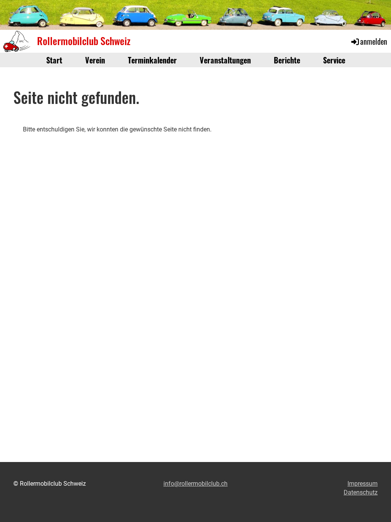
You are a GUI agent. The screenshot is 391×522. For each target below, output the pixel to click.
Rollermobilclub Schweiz (84, 41)
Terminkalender (152, 60)
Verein (95, 60)
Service (334, 60)
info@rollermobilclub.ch (195, 483)
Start (54, 60)
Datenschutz (361, 492)
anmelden (373, 41)
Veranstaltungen (225, 60)
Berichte (287, 60)
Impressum (362, 483)
